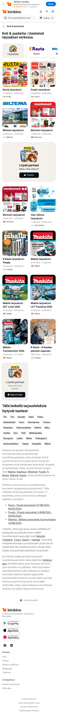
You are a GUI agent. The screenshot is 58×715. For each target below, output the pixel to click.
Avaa (50, 4)
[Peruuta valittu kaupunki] (52, 17)
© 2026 (29, 699)
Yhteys (5, 660)
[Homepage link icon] (21, 600)
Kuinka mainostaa (10, 684)
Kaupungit (7, 668)
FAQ (4, 656)
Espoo (25, 539)
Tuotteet (6, 672)
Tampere (7, 539)
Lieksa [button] (46, 18)
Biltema (14, 475)
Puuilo (42, 471)
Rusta (23, 475)
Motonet (33, 471)
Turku (17, 539)
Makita (11, 471)
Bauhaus (22, 471)
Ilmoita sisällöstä (10, 664)
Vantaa (36, 539)
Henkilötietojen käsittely (29, 710)
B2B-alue (6, 688)
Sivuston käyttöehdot (29, 707)
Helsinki (40, 536)
